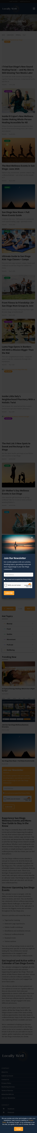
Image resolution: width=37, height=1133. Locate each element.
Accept (18, 1129)
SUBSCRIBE (9, 593)
